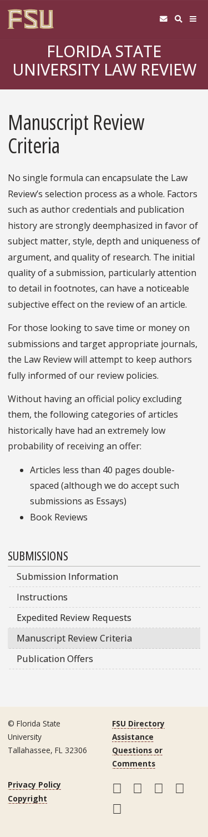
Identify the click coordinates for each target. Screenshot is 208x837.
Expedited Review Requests (74, 618)
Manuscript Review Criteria (74, 638)
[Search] (178, 19)
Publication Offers (55, 659)
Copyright (27, 798)
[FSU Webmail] (163, 19)
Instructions (42, 597)
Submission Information (67, 576)
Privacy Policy (34, 784)
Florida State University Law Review (104, 60)
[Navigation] (193, 19)
